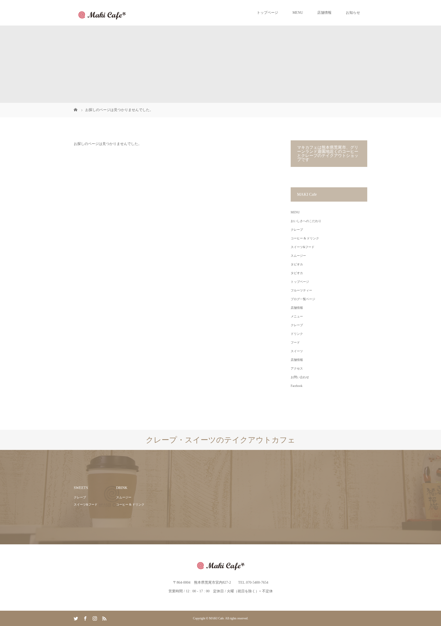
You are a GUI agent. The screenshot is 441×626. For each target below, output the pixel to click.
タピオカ (297, 264)
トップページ (267, 13)
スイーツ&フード (302, 247)
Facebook (296, 386)
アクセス (297, 368)
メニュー (297, 316)
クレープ (297, 229)
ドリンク (297, 334)
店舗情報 (324, 13)
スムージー (298, 255)
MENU (297, 13)
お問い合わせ (300, 377)
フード (295, 342)
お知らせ (353, 13)
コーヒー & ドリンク (305, 238)
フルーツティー (301, 290)
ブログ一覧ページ (303, 299)
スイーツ (297, 351)
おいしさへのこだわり (306, 221)
